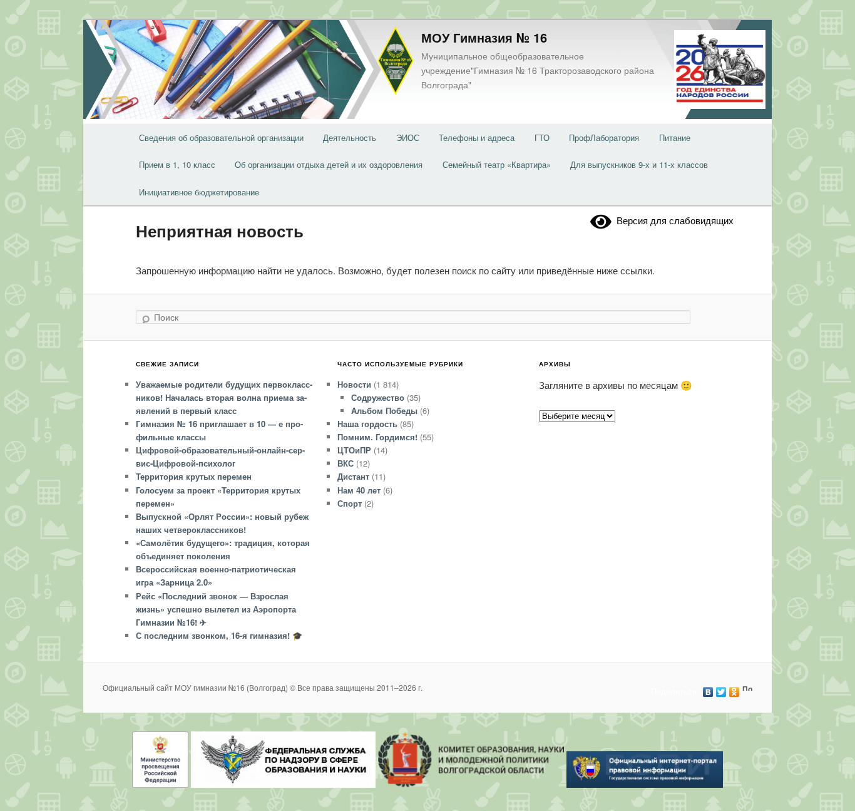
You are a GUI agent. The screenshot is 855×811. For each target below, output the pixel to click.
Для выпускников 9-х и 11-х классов (639, 164)
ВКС (345, 463)
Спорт (349, 503)
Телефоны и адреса (477, 137)
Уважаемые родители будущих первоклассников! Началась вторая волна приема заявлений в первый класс (224, 397)
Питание (674, 137)
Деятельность (349, 137)
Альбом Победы (384, 410)
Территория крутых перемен (194, 476)
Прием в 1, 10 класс (177, 164)
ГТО (542, 137)
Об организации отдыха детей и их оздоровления (328, 164)
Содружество (377, 397)
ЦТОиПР (354, 450)
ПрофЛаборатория (604, 137)
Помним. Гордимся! (377, 437)
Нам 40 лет (359, 490)
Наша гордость (367, 424)
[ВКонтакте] (708, 689)
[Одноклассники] (734, 689)
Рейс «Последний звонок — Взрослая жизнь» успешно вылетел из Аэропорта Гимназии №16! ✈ (216, 609)
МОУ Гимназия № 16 (484, 37)
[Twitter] (721, 689)
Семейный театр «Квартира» (497, 164)
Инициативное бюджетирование (199, 192)
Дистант (353, 476)
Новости (354, 384)
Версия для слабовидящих (673, 220)
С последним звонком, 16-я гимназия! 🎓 (219, 635)
